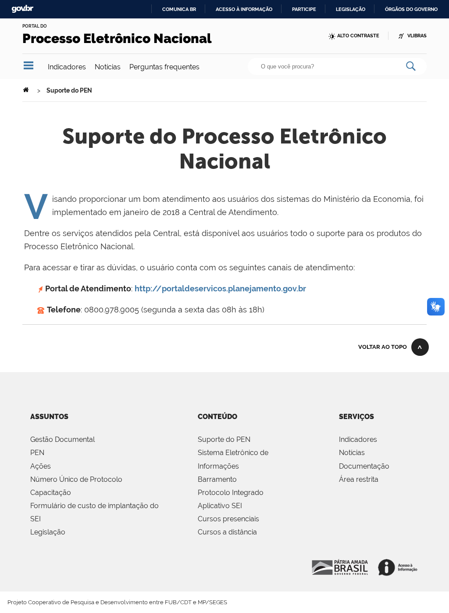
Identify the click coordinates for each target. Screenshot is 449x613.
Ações (40, 466)
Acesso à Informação (339, 566)
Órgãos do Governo (411, 9)
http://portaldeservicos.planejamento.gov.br (220, 288)
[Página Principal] (26, 90)
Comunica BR (179, 9)
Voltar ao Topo (382, 347)
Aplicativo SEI (220, 506)
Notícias (108, 67)
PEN (37, 452)
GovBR (22, 9)
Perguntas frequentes (164, 67)
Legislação (350, 9)
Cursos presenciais (228, 519)
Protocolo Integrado (231, 492)
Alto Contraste (358, 36)
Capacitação (50, 492)
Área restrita (358, 479)
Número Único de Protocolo (76, 479)
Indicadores (67, 67)
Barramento (217, 479)
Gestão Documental (62, 439)
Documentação (364, 466)
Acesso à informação (244, 9)
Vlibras (417, 36)
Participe (304, 9)
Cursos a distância (227, 532)
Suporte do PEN (224, 439)
